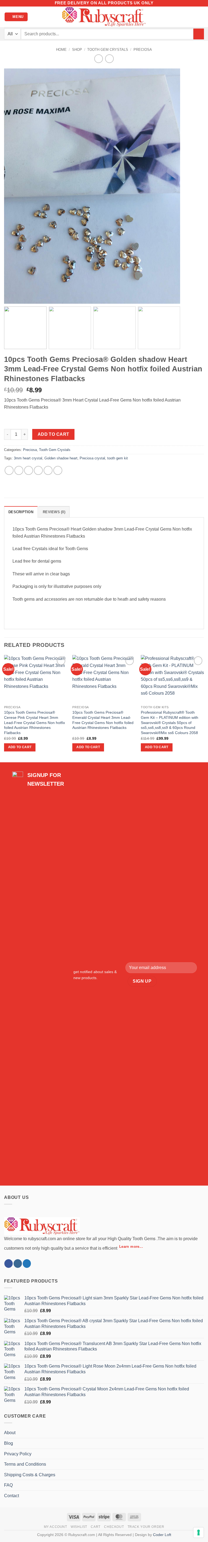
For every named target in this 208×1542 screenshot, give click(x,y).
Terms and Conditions (25, 1464)
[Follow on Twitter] (27, 1263)
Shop (77, 50)
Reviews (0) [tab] (54, 512)
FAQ (8, 1485)
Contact (11, 1495)
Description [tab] (20, 512)
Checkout (114, 1527)
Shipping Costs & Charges (29, 1474)
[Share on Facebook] (18, 470)
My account (55, 1527)
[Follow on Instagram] (18, 1263)
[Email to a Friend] (38, 470)
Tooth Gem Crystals (107, 50)
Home (61, 50)
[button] (16, 16)
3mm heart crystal (28, 458)
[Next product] (98, 58)
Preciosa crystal (92, 458)
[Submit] (198, 34)
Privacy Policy (17, 1454)
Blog (8, 1443)
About (9, 1432)
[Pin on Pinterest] (48, 470)
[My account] (192, 17)
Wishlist (79, 1527)
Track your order (146, 1527)
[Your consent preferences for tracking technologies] (198, 1532)
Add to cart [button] (20, 747)
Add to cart (53, 434)
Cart (95, 1527)
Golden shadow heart (60, 458)
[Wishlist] (183, 17)
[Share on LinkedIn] (57, 470)
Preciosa (143, 50)
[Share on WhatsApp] (9, 470)
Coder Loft (162, 1534)
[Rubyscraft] (104, 17)
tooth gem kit (117, 458)
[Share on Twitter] (28, 470)
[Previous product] (109, 58)
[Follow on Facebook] (8, 1263)
